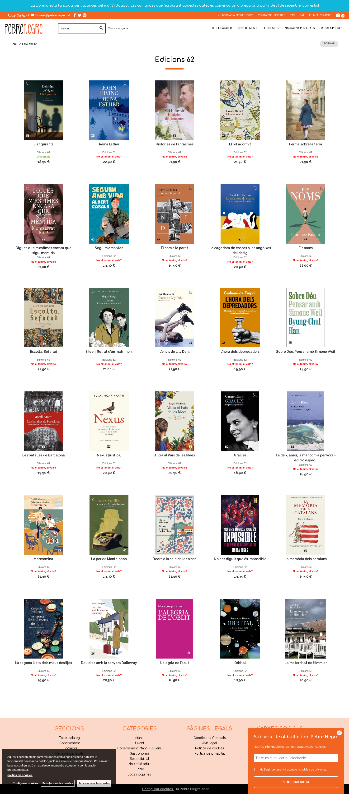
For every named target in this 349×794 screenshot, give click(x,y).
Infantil (139, 738)
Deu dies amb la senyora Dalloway (109, 663)
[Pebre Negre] (23, 31)
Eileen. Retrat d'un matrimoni (108, 351)
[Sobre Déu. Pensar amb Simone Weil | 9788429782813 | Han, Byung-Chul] (305, 317)
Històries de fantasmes (174, 144)
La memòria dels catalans (306, 559)
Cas (292, 15)
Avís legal (209, 743)
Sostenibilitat (139, 759)
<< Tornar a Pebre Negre (235, 15)
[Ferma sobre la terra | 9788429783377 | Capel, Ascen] (305, 110)
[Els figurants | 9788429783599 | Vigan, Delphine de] (43, 110)
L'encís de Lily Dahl (174, 351)
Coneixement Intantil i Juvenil (139, 748)
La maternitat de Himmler (306, 663)
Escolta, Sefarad (43, 351)
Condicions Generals (209, 738)
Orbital (240, 663)
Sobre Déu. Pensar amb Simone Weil (305, 351)
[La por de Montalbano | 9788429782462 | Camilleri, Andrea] (109, 525)
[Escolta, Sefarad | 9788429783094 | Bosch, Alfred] (43, 317)
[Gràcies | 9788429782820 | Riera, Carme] (240, 421)
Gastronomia (139, 753)
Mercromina (43, 559)
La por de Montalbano (109, 559)
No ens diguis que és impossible (240, 559)
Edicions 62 (43, 152)
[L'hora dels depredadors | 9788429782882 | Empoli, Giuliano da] (240, 317)
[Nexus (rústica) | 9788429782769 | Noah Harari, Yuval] (109, 421)
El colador (271, 28)
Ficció (139, 769)
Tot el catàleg (221, 28)
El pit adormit (240, 144)
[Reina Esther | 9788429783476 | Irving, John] (109, 110)
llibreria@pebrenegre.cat (53, 15)
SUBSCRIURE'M (296, 782)
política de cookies (20, 775)
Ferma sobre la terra (305, 144)
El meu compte (320, 15)
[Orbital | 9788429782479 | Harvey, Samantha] (240, 628)
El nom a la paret (174, 248)
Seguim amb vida (109, 248)
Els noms (306, 248)
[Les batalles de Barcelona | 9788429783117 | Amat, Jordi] (43, 421)
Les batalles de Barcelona (43, 455)
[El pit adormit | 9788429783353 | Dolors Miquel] (240, 110)
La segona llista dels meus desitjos (43, 663)
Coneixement (247, 28)
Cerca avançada (118, 28)
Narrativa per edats (300, 28)
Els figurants (43, 144)
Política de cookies (209, 748)
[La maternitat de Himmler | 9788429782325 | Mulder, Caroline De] (305, 628)
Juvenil (139, 743)
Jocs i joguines (139, 774)
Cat (302, 15)
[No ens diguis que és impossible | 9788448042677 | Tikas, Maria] (240, 525)
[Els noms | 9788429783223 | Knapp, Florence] (305, 214)
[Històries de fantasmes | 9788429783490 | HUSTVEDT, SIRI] (174, 110)
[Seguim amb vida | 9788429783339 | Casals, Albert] (109, 214)
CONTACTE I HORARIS (271, 15)
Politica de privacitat (209, 753)
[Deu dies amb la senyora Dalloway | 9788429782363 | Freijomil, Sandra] (109, 628)
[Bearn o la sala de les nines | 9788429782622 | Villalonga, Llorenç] (174, 525)
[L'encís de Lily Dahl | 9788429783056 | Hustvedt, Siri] (174, 317)
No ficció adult (139, 764)
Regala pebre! (331, 28)
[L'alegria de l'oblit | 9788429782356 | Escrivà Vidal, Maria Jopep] (174, 628)
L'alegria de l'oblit (174, 663)
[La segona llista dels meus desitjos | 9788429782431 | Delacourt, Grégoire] (43, 628)
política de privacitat (313, 769)
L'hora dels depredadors (240, 351)
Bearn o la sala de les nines (174, 559)
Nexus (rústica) (109, 455)
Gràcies (240, 455)
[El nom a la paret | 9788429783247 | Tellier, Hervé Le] (174, 214)
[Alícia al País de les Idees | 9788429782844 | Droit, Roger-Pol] (174, 421)
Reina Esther (109, 144)
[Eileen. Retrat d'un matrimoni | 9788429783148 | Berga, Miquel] (109, 317)
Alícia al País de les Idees (174, 455)
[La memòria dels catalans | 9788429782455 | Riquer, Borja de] (305, 525)
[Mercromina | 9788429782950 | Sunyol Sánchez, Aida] (43, 525)
